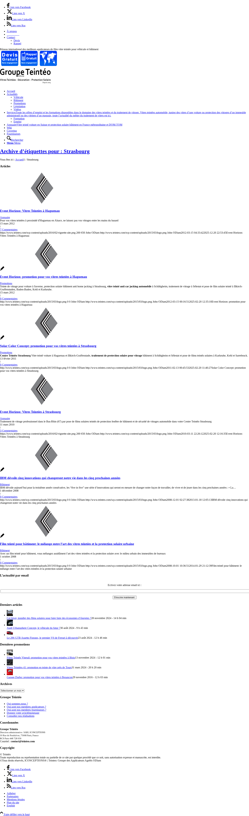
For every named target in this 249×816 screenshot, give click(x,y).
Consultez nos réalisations (20, 715)
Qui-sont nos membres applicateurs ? (26, 706)
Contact (11, 37)
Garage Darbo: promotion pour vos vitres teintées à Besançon (39, 677)
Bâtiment (5, 484)
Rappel (17, 43)
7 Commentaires (8, 229)
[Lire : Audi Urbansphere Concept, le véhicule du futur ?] (10, 624)
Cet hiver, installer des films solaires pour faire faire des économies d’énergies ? (49, 618)
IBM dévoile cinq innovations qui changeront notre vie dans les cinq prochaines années (60, 478)
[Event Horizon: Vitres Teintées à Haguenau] (42, 204)
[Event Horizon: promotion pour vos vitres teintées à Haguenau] (44, 270)
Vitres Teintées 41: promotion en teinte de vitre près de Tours (39, 667)
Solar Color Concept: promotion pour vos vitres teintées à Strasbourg (48, 346)
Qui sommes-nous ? (17, 703)
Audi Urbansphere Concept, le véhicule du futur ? (33, 627)
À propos (12, 31)
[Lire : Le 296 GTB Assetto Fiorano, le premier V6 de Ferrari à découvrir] (10, 634)
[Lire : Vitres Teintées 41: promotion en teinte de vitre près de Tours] (10, 664)
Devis (17, 40)
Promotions (6, 283)
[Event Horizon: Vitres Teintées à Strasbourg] (42, 405)
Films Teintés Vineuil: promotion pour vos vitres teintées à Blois (41, 657)
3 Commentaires (8, 430)
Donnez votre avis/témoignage (23, 712)
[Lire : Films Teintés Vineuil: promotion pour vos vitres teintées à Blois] (10, 654)
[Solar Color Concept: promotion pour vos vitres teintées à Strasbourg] (44, 339)
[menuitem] (128, 31)
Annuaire (5, 217)
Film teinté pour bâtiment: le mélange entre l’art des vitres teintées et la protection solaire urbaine (67, 544)
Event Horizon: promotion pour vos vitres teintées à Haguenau (43, 276)
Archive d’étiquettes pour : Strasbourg (45, 151)
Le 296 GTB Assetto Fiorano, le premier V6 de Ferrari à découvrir (42, 637)
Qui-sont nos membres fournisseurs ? (26, 709)
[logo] (25, 82)
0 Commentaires (8, 298)
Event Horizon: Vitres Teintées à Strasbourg (30, 412)
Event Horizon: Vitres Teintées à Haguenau (30, 211)
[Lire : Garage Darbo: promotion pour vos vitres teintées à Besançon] (10, 674)
